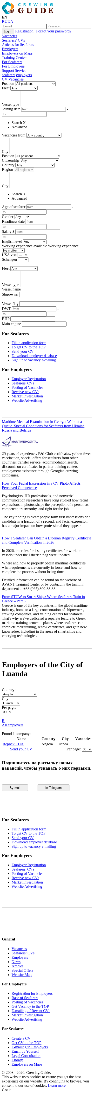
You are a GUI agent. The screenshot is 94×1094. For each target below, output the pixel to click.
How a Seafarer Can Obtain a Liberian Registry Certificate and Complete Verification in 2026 (46, 540)
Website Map (22, 975)
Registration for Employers (32, 993)
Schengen (9, 259)
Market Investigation (27, 396)
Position (8, 83)
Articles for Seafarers (18, 45)
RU (4, 21)
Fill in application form (29, 343)
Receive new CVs (25, 392)
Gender (7, 217)
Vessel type (10, 104)
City (5, 151)
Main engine (11, 324)
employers (24, 75)
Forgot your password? (53, 31)
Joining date (11, 109)
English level (12, 241)
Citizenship (10, 160)
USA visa (9, 255)
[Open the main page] (28, 13)
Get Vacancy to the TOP (30, 1006)
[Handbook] (6, 930)
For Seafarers (12, 62)
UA (10, 21)
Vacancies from (13, 135)
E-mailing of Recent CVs (31, 1011)
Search (17, 123)
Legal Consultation (26, 1056)
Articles (17, 966)
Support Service (14, 70)
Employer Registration (29, 379)
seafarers (8, 75)
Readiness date (13, 221)
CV (4, 79)
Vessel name (11, 289)
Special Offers (22, 970)
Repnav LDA (13, 744)
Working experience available (24, 246)
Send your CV (23, 351)
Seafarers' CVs (23, 383)
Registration (24, 31)
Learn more (57, 1085)
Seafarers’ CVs (13, 40)
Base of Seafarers (25, 998)
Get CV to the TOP (26, 1043)
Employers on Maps (17, 53)
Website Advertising (27, 400)
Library (17, 1060)
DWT (6, 309)
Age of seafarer (13, 207)
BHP (5, 319)
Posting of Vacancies (27, 387)
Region (7, 169)
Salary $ (8, 231)
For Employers (13, 66)
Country (8, 165)
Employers (10, 49)
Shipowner (10, 294)
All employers (12, 725)
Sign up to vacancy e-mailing (34, 360)
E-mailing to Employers (30, 1047)
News (16, 962)
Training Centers (14, 58)
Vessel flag (10, 304)
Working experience (63, 246)
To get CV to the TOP (29, 347)
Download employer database (34, 356)
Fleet (5, 88)
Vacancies (9, 36)
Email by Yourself (25, 1051)
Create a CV (21, 1038)
